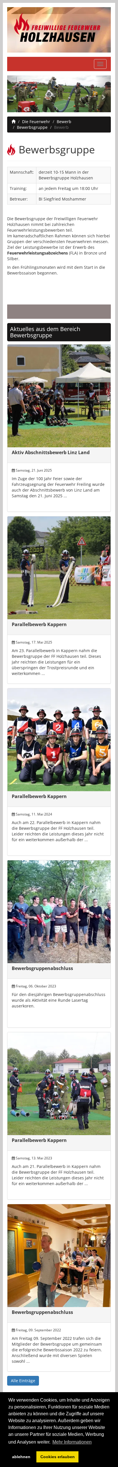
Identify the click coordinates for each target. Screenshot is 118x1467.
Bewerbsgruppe (32, 127)
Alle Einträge (23, 1380)
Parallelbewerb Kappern (39, 624)
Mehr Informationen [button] (72, 1442)
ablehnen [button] (21, 1456)
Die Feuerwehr (36, 121)
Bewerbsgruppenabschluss (42, 968)
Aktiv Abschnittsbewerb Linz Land (51, 452)
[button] (15, 93)
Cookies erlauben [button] (57, 1456)
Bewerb (64, 121)
